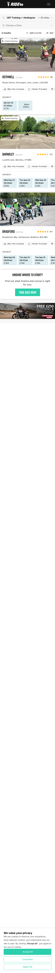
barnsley (8, 154)
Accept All (28, 951)
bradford (8, 231)
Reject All (27, 967)
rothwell (8, 77)
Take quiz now (27, 292)
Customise (27, 959)
